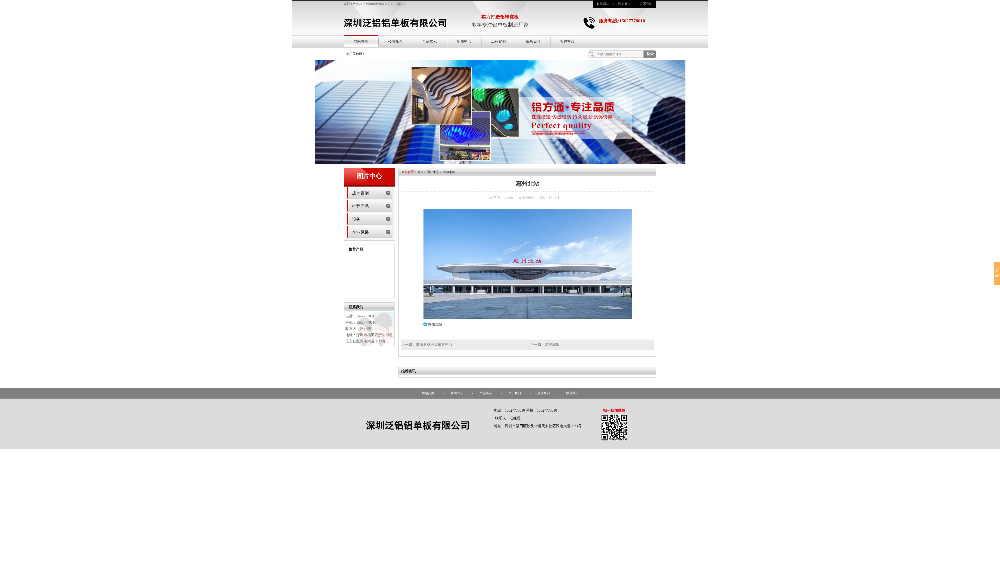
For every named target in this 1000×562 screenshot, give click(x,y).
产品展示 (429, 41)
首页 (420, 172)
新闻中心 (464, 41)
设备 (356, 219)
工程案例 (498, 41)
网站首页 (361, 41)
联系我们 (646, 4)
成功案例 (360, 193)
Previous (346, 275)
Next (391, 275)
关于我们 (514, 393)
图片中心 (433, 172)
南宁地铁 (552, 345)
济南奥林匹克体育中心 (434, 345)
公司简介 (395, 41)
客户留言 (567, 41)
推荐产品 (360, 206)
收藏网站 (603, 4)
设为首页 (624, 4)
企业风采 (360, 232)
